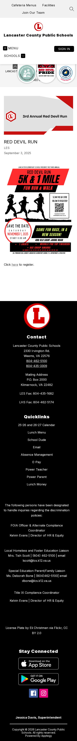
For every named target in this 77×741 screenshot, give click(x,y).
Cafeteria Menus (24, 5)
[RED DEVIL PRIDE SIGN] (46, 73)
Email (36, 447)
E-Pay (36, 462)
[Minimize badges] (15, 66)
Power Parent (37, 477)
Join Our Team (33, 12)
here (15, 264)
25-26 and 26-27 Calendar (36, 425)
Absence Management (37, 454)
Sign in (64, 49)
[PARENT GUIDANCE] (27, 73)
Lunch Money (37, 484)
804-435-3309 (36, 366)
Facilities (48, 5)
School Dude (36, 440)
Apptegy (46, 735)
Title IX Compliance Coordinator (36, 592)
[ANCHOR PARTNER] (65, 73)
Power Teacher (37, 469)
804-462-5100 (36, 361)
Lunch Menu (37, 432)
